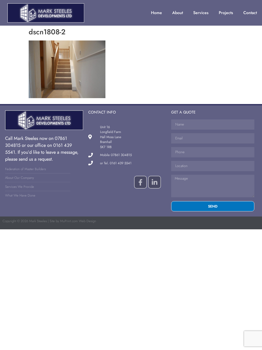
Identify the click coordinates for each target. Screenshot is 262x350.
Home (156, 13)
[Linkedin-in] (154, 182)
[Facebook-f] (140, 182)
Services (201, 13)
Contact (250, 13)
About (177, 13)
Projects (226, 13)
